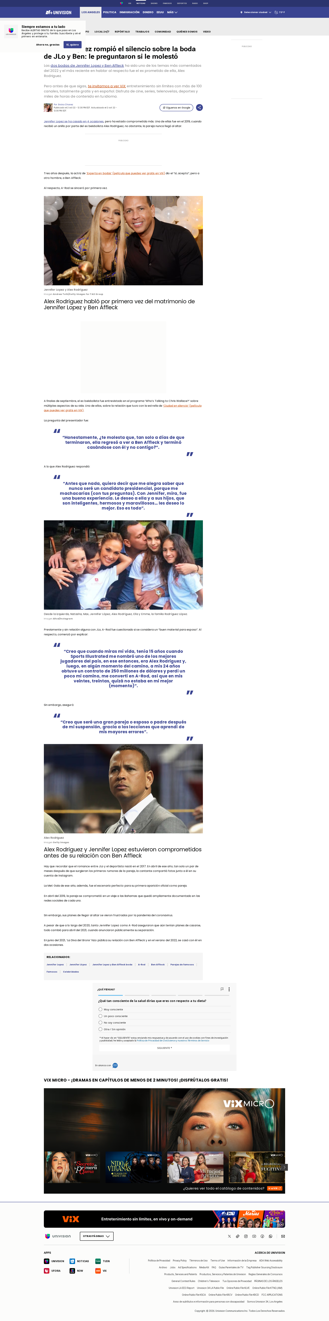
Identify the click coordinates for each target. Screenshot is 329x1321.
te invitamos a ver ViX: (107, 86)
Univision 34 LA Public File (210, 1288)
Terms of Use (217, 1260)
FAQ (214, 1267)
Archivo (163, 1267)
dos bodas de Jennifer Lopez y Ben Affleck (87, 65)
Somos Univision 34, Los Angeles (264, 1301)
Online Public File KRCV (220, 1294)
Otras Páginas (93, 1236)
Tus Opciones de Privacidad (237, 1281)
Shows (154, 3)
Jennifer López (78, 964)
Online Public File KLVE (238, 1288)
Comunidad (163, 31)
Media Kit (204, 1267)
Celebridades (71, 971)
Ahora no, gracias (47, 44)
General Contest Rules (183, 1281)
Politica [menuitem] (109, 12)
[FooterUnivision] (58, 1236)
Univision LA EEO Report (181, 1288)
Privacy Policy (180, 1260)
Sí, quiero (72, 44)
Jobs (172, 1267)
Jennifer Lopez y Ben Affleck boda (112, 964)
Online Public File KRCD (247, 1294)
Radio (195, 3)
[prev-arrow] (41, 1167)
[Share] (199, 107)
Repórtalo (122, 31)
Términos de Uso (198, 1260)
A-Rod (141, 964)
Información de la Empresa (242, 1260)
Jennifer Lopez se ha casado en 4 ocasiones (73, 121)
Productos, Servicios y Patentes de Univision (223, 1274)
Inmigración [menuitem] (129, 12)
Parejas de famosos (182, 964)
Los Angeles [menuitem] (91, 12)
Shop (205, 3)
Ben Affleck (158, 964)
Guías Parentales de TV (231, 1267)
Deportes (182, 3)
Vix (129, 3)
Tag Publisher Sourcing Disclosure (264, 1267)
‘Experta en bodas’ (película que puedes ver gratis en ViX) (125, 173)
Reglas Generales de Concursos (265, 1274)
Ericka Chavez (65, 104)
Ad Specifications (187, 1267)
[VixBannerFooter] (164, 1219)
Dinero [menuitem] (148, 12)
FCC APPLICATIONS (272, 1294)
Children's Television (209, 1281)
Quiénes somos (187, 31)
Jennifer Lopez (55, 964)
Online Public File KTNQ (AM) (267, 1288)
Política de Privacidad (159, 1260)
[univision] (58, 12)
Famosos (167, 3)
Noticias (141, 3)
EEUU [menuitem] (160, 12)
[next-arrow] (284, 1167)
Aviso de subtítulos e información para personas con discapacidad (208, 1301)
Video (207, 31)
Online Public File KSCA (194, 1294)
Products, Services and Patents (180, 1274)
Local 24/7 (102, 31)
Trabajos (142, 31)
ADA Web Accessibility (270, 1260)
